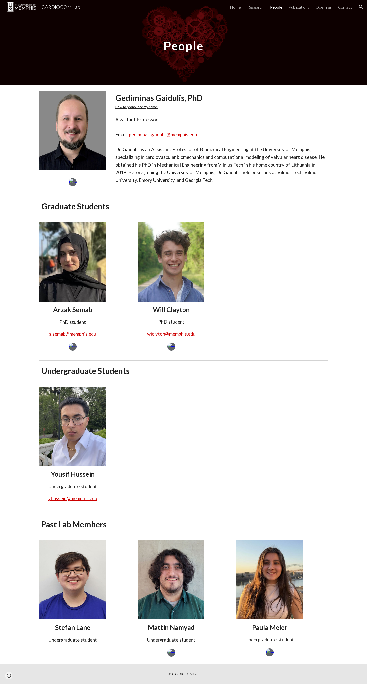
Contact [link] (345, 7)
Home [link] (235, 7)
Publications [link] (299, 7)
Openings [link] (324, 7)
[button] (361, 7)
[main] (183, 42)
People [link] (276, 7)
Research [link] (255, 7)
